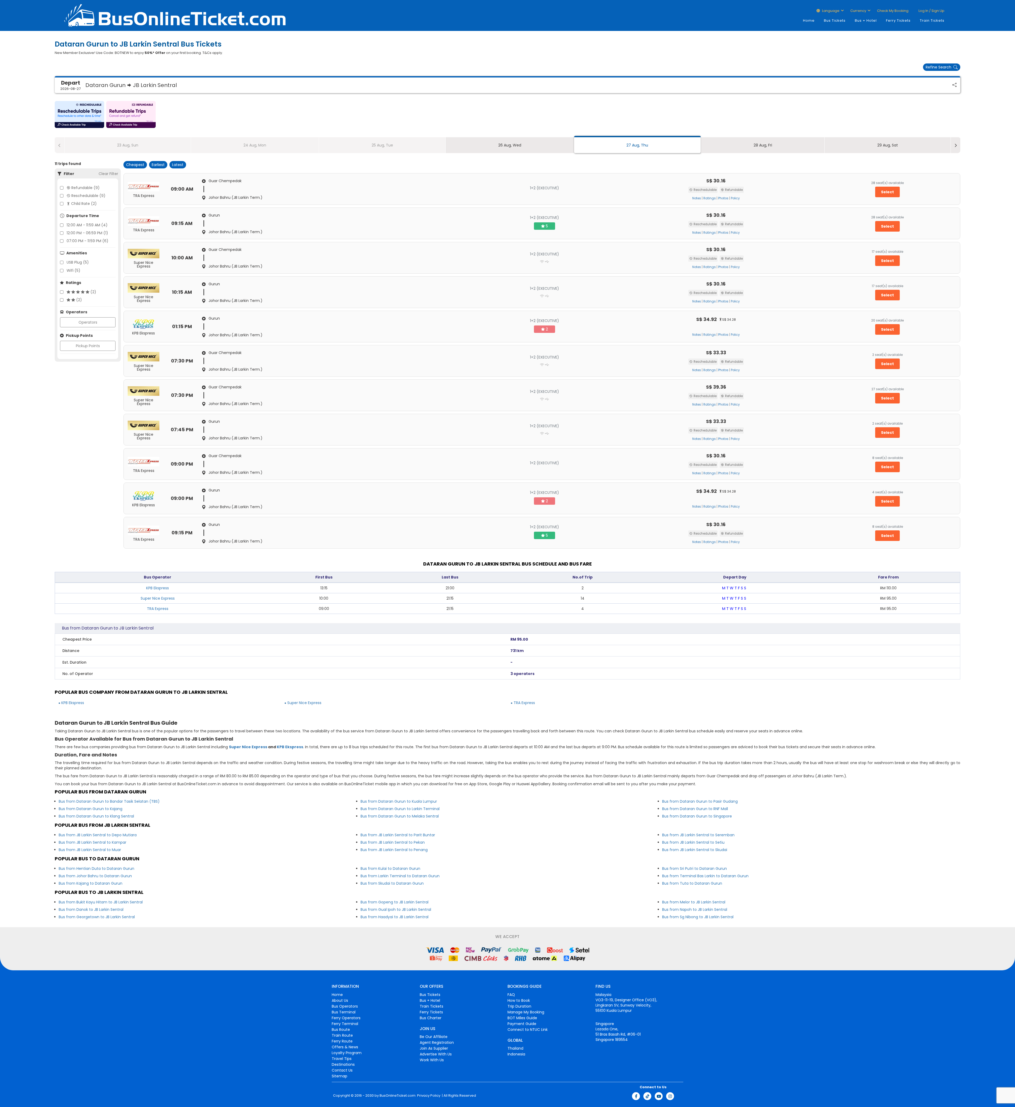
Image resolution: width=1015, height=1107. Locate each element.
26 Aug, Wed (509, 145)
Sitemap (339, 1076)
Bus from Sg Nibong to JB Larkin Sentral (697, 917)
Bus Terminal (344, 1012)
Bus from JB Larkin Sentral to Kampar (92, 842)
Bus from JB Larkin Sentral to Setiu (693, 842)
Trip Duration (519, 1006)
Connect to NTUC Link (528, 1029)
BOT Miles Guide (522, 1018)
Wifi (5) (73, 270)
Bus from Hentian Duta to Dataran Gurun (96, 868)
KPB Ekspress (157, 588)
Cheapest (135, 164)
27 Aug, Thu (637, 145)
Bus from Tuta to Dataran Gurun (692, 883)
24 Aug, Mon (254, 145)
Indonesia (516, 1054)
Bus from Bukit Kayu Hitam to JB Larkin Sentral (101, 902)
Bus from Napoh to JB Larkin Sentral (694, 909)
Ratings (709, 198)
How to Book (519, 1000)
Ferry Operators (346, 1018)
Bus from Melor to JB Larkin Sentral (693, 902)
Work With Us (432, 1060)
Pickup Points (88, 345)
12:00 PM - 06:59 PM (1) (87, 233)
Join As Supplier (434, 1048)
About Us (340, 1000)
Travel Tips (342, 1058)
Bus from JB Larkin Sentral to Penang (394, 849)
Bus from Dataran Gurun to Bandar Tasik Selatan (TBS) (109, 801)
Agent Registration (437, 1042)
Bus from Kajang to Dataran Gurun (90, 883)
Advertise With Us (436, 1054)
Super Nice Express (158, 598)
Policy (735, 198)
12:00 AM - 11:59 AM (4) (87, 225)
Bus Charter (430, 1018)
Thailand (515, 1048)
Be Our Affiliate (433, 1036)
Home (809, 20)
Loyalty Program (347, 1052)
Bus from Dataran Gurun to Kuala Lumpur (399, 801)
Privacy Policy (428, 1095)
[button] (79, 114)
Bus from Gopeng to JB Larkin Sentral (394, 902)
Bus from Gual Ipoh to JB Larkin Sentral (396, 909)
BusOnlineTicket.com (397, 1095)
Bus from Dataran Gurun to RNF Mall (695, 808)
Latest (177, 164)
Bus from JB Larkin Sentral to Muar (90, 849)
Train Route (342, 1035)
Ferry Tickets (898, 20)
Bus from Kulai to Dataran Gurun (390, 868)
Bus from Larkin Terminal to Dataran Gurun (400, 876)
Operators (88, 322)
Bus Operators (345, 1006)
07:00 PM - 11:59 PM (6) (87, 241)
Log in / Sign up (931, 10)
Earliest (158, 164)
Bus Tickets (835, 20)
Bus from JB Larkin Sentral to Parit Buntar (398, 835)
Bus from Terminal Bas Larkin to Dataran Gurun (705, 876)
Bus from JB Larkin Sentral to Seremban (698, 835)
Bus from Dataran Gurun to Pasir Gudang (700, 801)
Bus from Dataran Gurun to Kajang (90, 808)
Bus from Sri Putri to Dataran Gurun (694, 868)
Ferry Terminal (345, 1023)
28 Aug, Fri (763, 145)
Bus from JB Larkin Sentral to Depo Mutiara (98, 835)
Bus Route (341, 1029)
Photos (723, 198)
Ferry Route (342, 1041)
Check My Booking (892, 10)
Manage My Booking (526, 1012)
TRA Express (157, 608)
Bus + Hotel (866, 20)
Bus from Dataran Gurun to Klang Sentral (96, 816)
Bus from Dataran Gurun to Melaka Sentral (400, 816)
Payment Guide (522, 1023)
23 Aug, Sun (127, 145)
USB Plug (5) (78, 262)
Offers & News (345, 1047)
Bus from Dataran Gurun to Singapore (697, 816)
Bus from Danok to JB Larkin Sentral (91, 909)
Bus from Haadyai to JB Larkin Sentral (394, 917)
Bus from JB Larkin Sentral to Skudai (694, 849)
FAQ (511, 994)
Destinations (343, 1064)
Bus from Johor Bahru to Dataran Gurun (95, 876)
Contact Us (342, 1070)
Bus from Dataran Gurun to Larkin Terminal (400, 808)
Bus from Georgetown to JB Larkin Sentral (97, 917)
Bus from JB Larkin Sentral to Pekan (393, 842)
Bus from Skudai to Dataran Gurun (392, 883)
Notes (696, 198)
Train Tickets (932, 20)
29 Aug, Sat (887, 145)
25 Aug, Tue (382, 145)
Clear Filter (108, 173)
